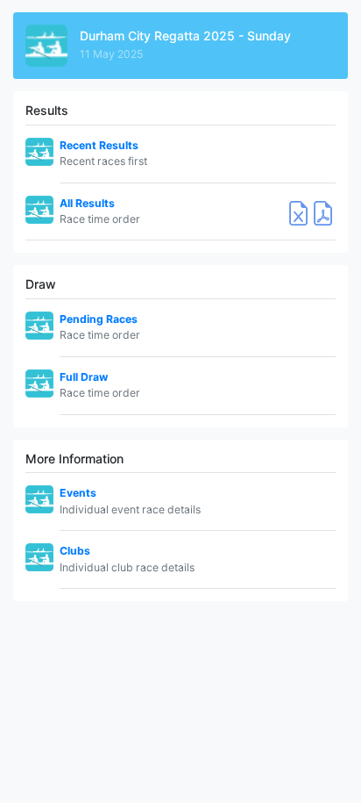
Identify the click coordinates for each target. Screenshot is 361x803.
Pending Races (99, 319)
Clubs (75, 550)
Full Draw (84, 377)
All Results (87, 203)
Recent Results (99, 145)
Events (78, 492)
